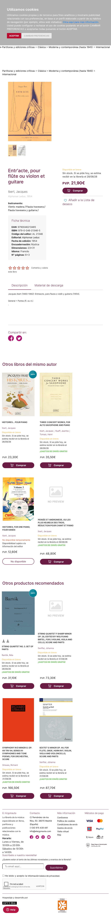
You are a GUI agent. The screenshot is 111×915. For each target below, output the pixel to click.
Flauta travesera (35, 206)
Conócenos (62, 817)
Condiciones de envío (67, 824)
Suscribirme (56, 867)
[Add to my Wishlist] (65, 200)
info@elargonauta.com (40, 831)
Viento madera (16, 206)
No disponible (18, 561)
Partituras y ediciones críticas (18, 47)
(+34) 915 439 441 (39, 827)
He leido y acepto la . (32, 875)
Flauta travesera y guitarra (22, 210)
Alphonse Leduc (31, 237)
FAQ (59, 835)
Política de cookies (66, 821)
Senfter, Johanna (46, 648)
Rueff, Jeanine (62, 431)
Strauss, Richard (10, 765)
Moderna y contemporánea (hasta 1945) (71, 47)
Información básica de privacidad (43, 876)
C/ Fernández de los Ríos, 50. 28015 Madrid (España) (41, 820)
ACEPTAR (14, 35)
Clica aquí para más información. (81, 22)
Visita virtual (63, 831)
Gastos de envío (64, 828)
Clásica (42, 47)
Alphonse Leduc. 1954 (20, 196)
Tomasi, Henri (46, 434)
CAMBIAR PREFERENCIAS (36, 35)
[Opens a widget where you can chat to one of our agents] (11, 910)
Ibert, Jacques (8, 428)
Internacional (103, 47)
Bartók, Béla (7, 655)
